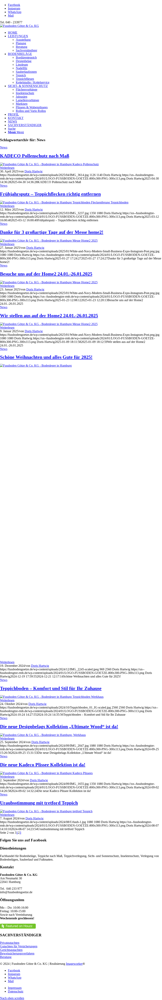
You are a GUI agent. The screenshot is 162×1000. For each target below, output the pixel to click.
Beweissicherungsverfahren (17, 953)
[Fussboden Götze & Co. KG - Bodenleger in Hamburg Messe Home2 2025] (49, 240)
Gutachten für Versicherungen (18, 946)
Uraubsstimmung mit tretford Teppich (39, 802)
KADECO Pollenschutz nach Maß (34, 155)
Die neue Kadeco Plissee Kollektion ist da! (42, 764)
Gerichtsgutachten (11, 950)
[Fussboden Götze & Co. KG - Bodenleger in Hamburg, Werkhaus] (43, 735)
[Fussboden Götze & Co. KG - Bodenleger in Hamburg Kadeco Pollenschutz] (49, 164)
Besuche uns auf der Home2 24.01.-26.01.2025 (46, 273)
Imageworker (74, 963)
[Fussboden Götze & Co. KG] (19, 25)
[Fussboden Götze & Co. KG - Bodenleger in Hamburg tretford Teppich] (46, 811)
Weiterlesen (7, 167)
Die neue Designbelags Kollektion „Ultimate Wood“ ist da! (59, 726)
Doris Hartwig (33, 171)
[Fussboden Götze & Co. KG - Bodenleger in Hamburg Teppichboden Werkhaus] (52, 696)
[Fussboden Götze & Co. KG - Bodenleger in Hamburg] (81, 365)
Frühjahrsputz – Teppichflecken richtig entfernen (50, 194)
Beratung (5, 957)
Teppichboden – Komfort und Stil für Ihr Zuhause (51, 688)
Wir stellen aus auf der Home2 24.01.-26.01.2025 (49, 315)
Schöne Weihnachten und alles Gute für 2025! (46, 357)
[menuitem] (85, 32)
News (3, 147)
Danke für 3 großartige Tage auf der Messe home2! (51, 232)
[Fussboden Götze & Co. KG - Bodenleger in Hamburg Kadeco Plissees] (46, 773)
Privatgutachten (9, 942)
